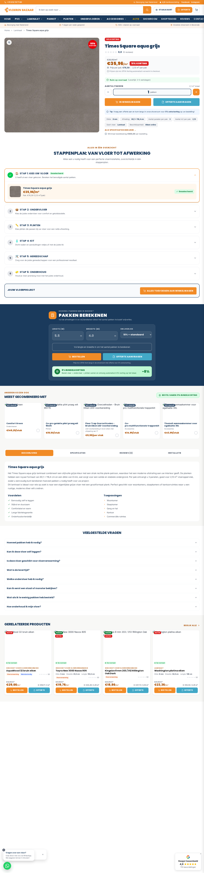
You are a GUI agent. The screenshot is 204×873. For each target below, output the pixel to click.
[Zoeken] (147, 10)
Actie (136, 18)
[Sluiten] (42, 854)
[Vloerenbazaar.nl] (19, 10)
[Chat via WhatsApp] (7, 866)
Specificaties (77, 453)
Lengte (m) (58, 329)
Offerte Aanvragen (178, 102)
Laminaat (33, 19)
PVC (17, 19)
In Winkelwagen (129, 102)
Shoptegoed (168, 18)
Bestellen (18, 690)
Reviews (185, 18)
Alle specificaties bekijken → (120, 130)
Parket (51, 19)
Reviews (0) (126, 453)
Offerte (40, 690)
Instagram (195, 2)
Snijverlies (126, 329)
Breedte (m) (93, 329)
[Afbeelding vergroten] (9, 42)
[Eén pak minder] (108, 92)
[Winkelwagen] (196, 10)
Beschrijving (29, 453)
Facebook (185, 2)
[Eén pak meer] (196, 92)
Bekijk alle (190, 625)
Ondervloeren (90, 19)
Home (7, 18)
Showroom (150, 18)
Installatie (174, 453)
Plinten (68, 19)
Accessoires (115, 19)
